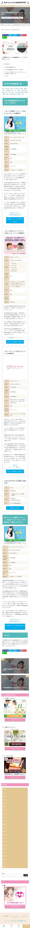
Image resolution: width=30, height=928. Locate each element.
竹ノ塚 (9, 92)
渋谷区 (5, 820)
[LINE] (4, 37)
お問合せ (24, 916)
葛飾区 (5, 806)
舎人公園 (18, 92)
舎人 (13, 92)
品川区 (5, 817)
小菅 (15, 90)
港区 (5, 862)
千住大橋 (24, 90)
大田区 (5, 803)
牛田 (14, 88)
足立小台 (7, 88)
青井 (3, 88)
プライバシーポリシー (15, 916)
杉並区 (5, 827)
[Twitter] (12, 35)
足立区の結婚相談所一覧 (9, 67)
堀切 (7, 94)
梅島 (18, 88)
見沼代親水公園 (13, 94)
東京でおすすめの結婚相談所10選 (15, 2)
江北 (12, 90)
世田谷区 (6, 834)
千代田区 (6, 845)
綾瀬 (11, 88)
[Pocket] (24, 35)
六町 (23, 94)
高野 (6, 92)
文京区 (5, 859)
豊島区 (5, 848)
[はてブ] (18, 35)
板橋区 (5, 796)
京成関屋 (8, 90)
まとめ (6, 75)
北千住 (3, 90)
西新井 (22, 92)
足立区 (20, 17)
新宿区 (5, 824)
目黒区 (5, 866)
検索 (3, 873)
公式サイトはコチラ (15, 508)
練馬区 (5, 855)
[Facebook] (5, 35)
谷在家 (19, 94)
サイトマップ (15, 917)
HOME (3, 24)
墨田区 (5, 831)
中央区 (5, 841)
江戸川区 (6, 799)
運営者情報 (6, 916)
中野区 (5, 852)
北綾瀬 (25, 88)
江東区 (5, 813)
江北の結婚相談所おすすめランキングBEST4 (13, 69)
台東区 (5, 838)
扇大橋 (21, 88)
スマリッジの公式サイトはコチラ (15, 471)
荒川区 (5, 792)
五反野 (19, 90)
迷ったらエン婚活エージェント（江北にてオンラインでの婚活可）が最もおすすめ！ (15, 73)
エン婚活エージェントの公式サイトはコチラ (15, 220)
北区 (5, 810)
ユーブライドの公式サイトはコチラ (15, 341)
